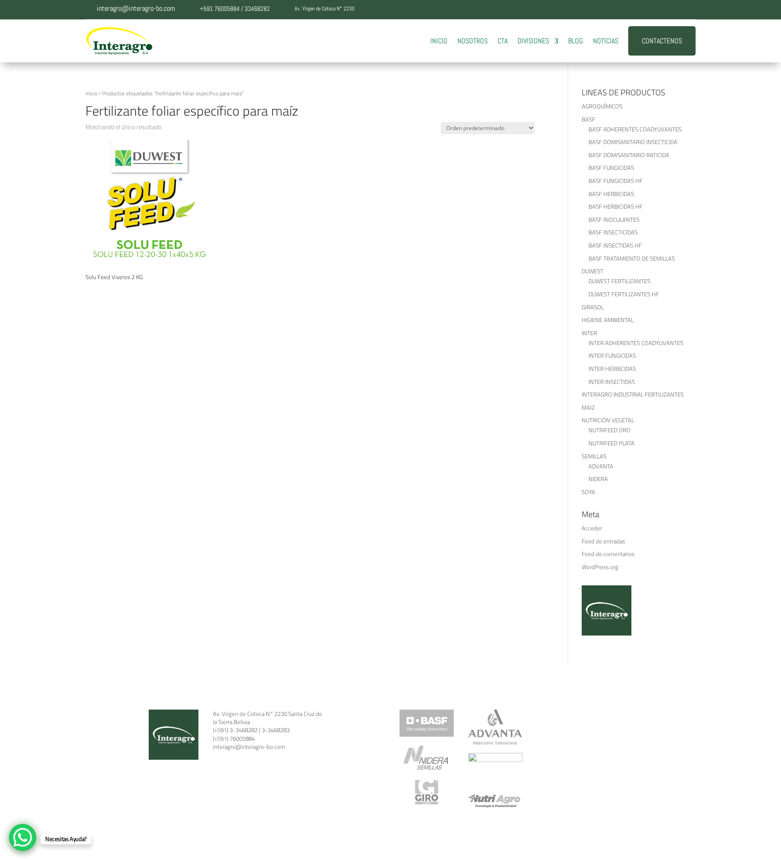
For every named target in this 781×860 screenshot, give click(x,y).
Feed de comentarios (608, 553)
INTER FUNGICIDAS (612, 355)
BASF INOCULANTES (614, 219)
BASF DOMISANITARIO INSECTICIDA (632, 141)
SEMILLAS (594, 456)
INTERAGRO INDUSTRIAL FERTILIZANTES (633, 394)
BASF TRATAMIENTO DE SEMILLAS (631, 258)
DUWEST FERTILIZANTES (619, 280)
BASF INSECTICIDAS (613, 232)
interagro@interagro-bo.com (136, 8)
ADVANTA (600, 466)
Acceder (592, 528)
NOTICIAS (605, 41)
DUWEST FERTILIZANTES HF (623, 294)
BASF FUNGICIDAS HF (615, 180)
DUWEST (592, 271)
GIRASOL (593, 307)
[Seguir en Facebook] (634, 9)
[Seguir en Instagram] (670, 9)
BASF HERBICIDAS (611, 193)
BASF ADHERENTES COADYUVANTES (635, 129)
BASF (588, 119)
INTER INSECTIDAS (611, 381)
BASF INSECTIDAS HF (615, 245)
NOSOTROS (472, 41)
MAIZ (588, 407)
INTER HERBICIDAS (612, 368)
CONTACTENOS (662, 41)
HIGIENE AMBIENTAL (608, 319)
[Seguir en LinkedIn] (652, 9)
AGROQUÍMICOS (602, 106)
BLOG (575, 41)
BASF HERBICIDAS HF (615, 206)
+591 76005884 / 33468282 (235, 9)
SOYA (588, 491)
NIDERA (598, 478)
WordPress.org (600, 566)
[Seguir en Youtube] (688, 9)
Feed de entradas (603, 541)
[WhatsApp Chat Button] (22, 837)
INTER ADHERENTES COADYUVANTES (635, 342)
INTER (589, 332)
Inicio (91, 93)
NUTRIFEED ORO (609, 430)
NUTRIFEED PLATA (611, 443)
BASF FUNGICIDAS (611, 167)
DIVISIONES (533, 41)
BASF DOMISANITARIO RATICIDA (628, 154)
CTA (503, 41)
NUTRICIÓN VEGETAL (608, 420)
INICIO (438, 41)
